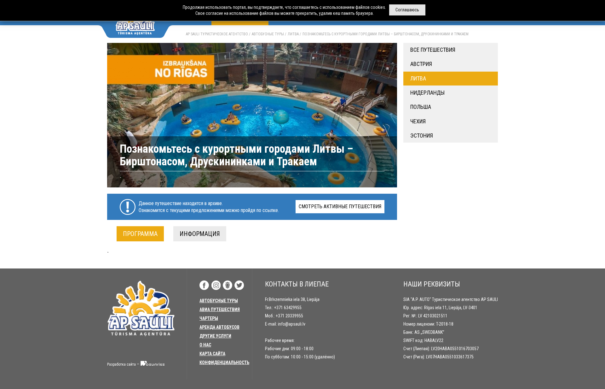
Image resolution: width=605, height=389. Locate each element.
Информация (200, 234)
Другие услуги (215, 336)
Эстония (421, 135)
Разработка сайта (121, 364)
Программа (140, 234)
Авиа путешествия (219, 309)
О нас (205, 344)
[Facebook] (204, 285)
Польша (420, 106)
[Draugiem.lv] (227, 285)
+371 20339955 (289, 315)
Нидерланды (427, 92)
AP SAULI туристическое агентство (217, 34)
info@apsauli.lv (291, 324)
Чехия (418, 121)
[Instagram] (216, 285)
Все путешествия (432, 49)
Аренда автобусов (219, 327)
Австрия (421, 64)
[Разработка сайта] (152, 364)
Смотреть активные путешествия (340, 206)
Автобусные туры (268, 34)
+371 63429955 (288, 307)
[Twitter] (239, 285)
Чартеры (208, 318)
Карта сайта (212, 353)
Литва (293, 34)
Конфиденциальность (224, 362)
